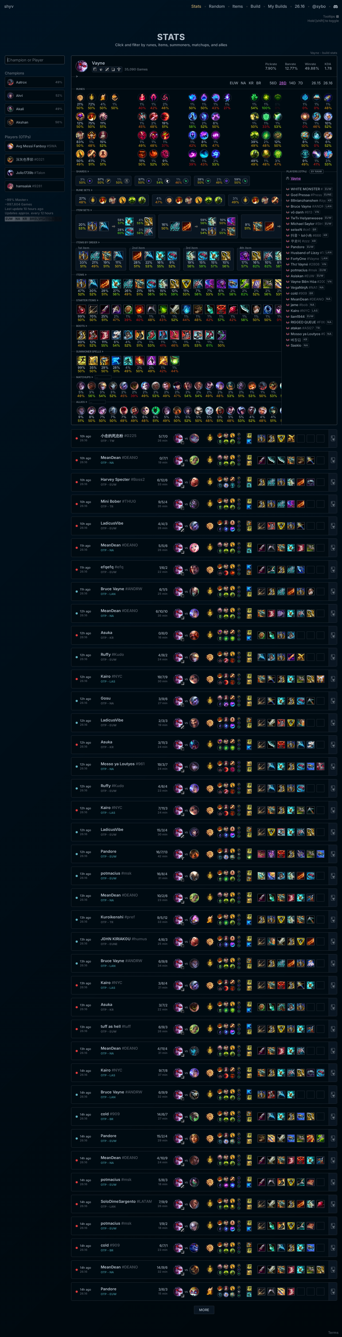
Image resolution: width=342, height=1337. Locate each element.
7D (300, 83)
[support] (119, 69)
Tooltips (329, 16)
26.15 (316, 83)
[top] (95, 69)
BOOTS (80, 325)
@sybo (319, 6)
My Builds (277, 6)
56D (273, 83)
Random (217, 6)
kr (251, 83)
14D (292, 83)
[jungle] (101, 69)
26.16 (300, 6)
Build (255, 6)
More (204, 1310)
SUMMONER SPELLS (88, 351)
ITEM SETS (83, 210)
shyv (9, 6)
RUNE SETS (83, 190)
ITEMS (80, 274)
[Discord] (335, 7)
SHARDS (81, 171)
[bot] (113, 69)
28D (282, 83)
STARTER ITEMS (86, 300)
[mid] (107, 69)
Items (237, 6)
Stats (196, 6)
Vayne (296, 178)
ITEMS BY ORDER (86, 242)
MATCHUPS (83, 377)
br (258, 83)
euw (234, 83)
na (243, 83)
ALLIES (80, 401)
